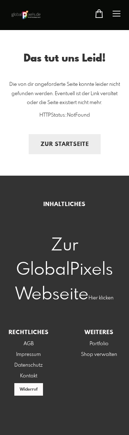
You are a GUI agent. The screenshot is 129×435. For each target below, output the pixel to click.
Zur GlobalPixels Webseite (64, 270)
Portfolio (99, 343)
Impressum (28, 354)
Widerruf (29, 389)
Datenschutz (28, 365)
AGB (29, 343)
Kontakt (28, 375)
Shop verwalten (99, 354)
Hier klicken (101, 297)
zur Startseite (64, 144)
